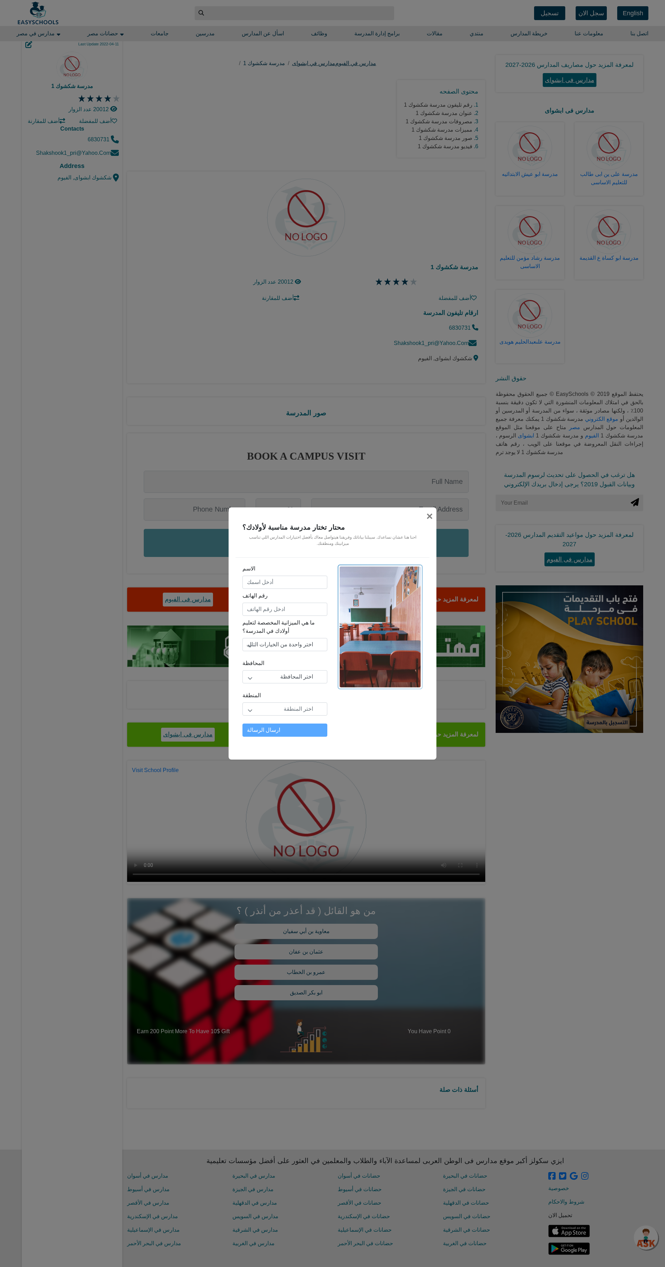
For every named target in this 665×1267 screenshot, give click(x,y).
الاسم (248, 569)
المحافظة (253, 663)
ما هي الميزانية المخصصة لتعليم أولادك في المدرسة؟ (278, 627)
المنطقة (251, 695)
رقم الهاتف (255, 596)
